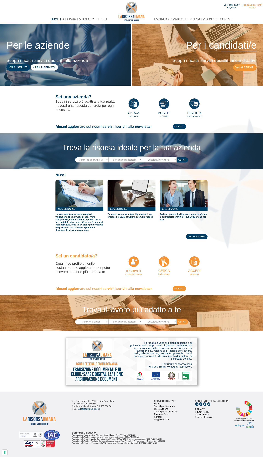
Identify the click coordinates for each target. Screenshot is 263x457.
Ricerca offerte (161, 414)
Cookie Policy (202, 414)
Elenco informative (204, 417)
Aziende (85, 18)
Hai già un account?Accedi (252, 6)
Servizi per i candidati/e (165, 411)
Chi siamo (69, 18)
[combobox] (92, 159)
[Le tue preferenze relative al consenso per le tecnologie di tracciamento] (4, 452)
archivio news (197, 236)
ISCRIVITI (179, 126)
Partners (161, 18)
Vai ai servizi (18, 67)
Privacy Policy (202, 412)
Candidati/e (179, 18)
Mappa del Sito (161, 419)
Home (55, 18)
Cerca (182, 160)
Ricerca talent (161, 409)
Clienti (101, 18)
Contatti (227, 18)
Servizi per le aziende (164, 406)
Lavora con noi (206, 18)
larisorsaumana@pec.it (89, 409)
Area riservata (44, 67)
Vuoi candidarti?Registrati (232, 6)
